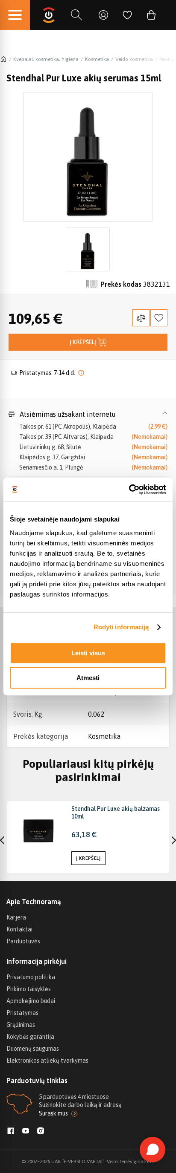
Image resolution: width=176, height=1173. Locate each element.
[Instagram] (40, 1132)
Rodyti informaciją (121, 627)
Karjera (16, 917)
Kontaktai (19, 929)
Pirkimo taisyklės (28, 989)
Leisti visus (88, 653)
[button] (88, 414)
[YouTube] (25, 1132)
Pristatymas (22, 1012)
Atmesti (88, 677)
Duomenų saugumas (32, 1048)
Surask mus (53, 1113)
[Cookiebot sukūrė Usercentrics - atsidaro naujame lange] (128, 489)
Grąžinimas (20, 1024)
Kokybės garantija (30, 1036)
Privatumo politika (30, 977)
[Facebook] (10, 1132)
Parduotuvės (23, 941)
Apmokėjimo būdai (30, 1000)
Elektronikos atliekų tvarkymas (47, 1060)
